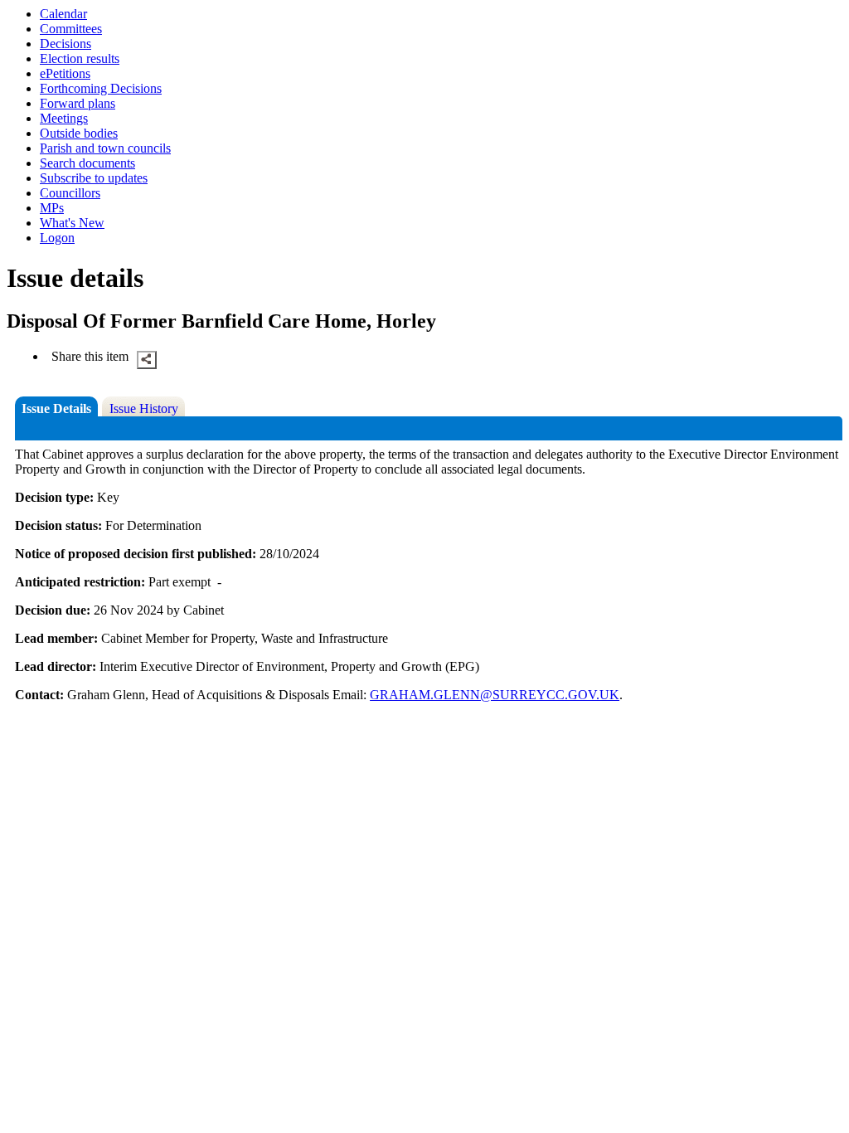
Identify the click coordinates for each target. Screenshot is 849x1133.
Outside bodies (79, 133)
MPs (52, 208)
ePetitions (65, 73)
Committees (71, 29)
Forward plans (77, 103)
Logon (57, 238)
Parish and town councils (105, 148)
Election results (79, 58)
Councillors (70, 193)
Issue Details (56, 408)
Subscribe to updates (94, 178)
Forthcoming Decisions (101, 88)
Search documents (87, 163)
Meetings (64, 118)
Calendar (63, 14)
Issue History (143, 408)
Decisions (65, 43)
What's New (72, 223)
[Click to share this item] (147, 360)
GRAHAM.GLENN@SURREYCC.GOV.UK (494, 695)
